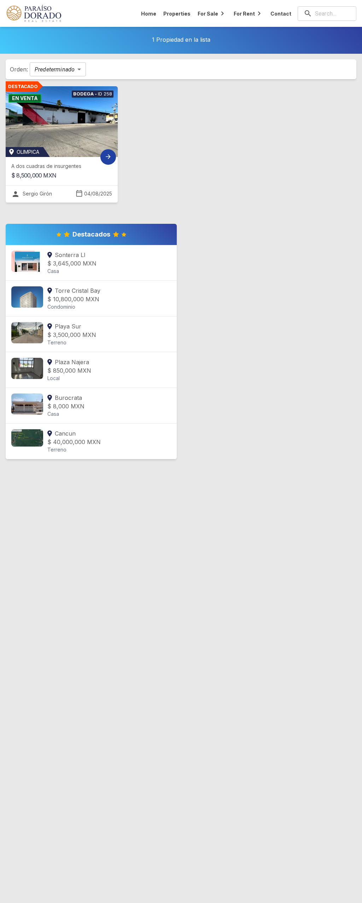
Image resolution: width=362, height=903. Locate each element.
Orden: (20, 69)
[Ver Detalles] (108, 157)
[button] (58, 69)
